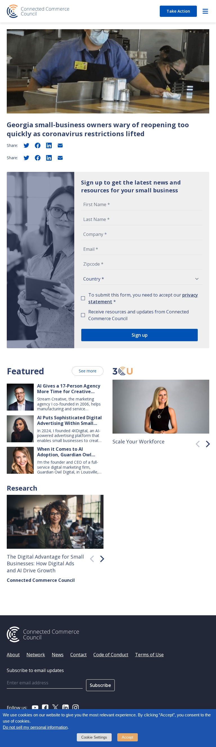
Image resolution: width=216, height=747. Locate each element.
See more (87, 371)
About (13, 655)
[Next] (205, 442)
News (58, 655)
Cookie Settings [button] (94, 737)
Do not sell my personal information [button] (35, 727)
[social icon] (35, 707)
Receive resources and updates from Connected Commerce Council (138, 315)
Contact (78, 655)
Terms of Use (149, 655)
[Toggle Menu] (205, 11)
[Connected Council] (38, 11)
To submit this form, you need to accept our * (143, 298)
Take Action (178, 11)
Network (35, 655)
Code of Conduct (110, 655)
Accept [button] (127, 737)
